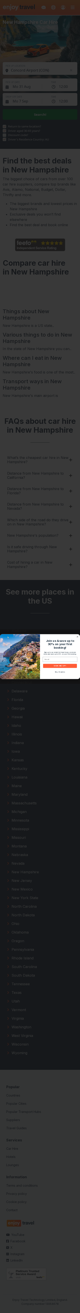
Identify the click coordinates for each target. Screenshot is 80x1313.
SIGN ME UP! (60, 666)
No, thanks (60, 672)
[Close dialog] (77, 636)
